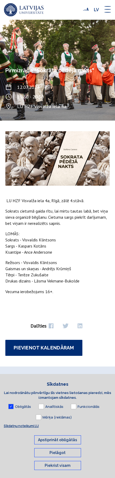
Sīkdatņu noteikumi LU (21, 426)
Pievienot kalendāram (44, 347)
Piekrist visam (57, 465)
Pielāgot (57, 453)
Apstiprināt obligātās (57, 440)
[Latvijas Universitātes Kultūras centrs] (24, 10)
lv (96, 9)
